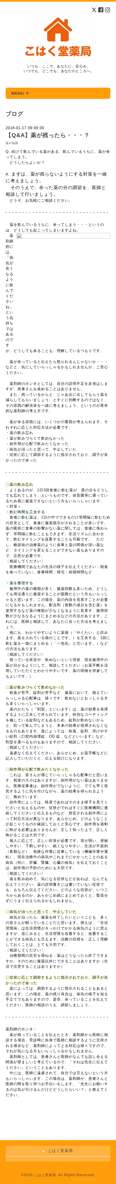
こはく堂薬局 (45, 1175)
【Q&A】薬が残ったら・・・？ (48, 135)
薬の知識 (12, 143)
